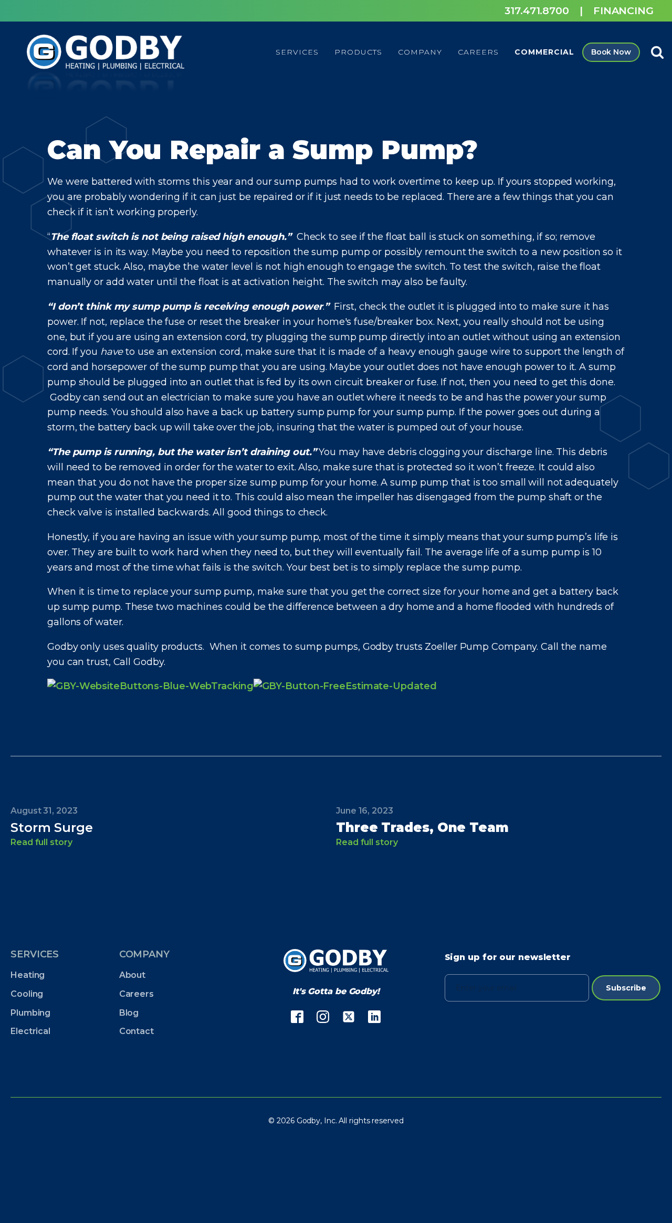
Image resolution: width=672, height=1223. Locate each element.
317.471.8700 (537, 10)
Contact (136, 1031)
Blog (129, 1013)
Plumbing (30, 1013)
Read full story (41, 842)
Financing (623, 10)
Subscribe (626, 988)
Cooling (26, 994)
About (132, 975)
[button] (297, 52)
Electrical (30, 1031)
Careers (136, 994)
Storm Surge (51, 827)
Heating (27, 975)
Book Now (611, 52)
